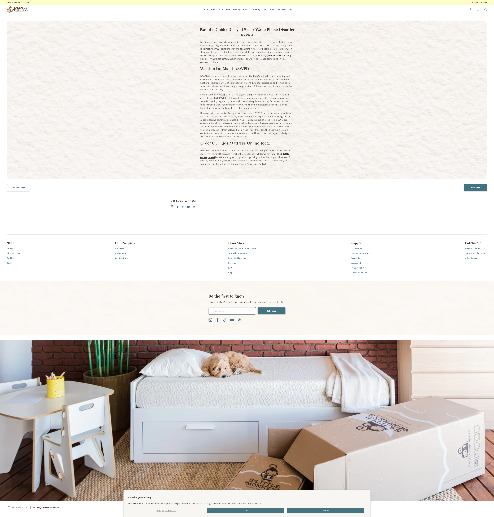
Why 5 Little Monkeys (238, 253)
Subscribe (271, 311)
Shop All (11, 248)
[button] (485, 9)
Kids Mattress (13, 253)
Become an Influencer (475, 253)
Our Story (119, 248)
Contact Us (356, 248)
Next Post (475, 187)
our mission (274, 55)
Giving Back (120, 253)
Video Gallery (471, 258)
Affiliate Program (472, 248)
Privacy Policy (357, 267)
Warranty (355, 258)
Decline (325, 510)
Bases (9, 263)
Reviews (232, 263)
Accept (245, 510)
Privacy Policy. (254, 503)
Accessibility (357, 263)
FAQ (230, 267)
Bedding (11, 258)
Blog (230, 272)
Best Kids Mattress (237, 258)
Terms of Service (359, 272)
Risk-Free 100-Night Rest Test (242, 248)
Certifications (121, 258)
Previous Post (19, 187)
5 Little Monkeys (50, 507)
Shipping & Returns (360, 253)
